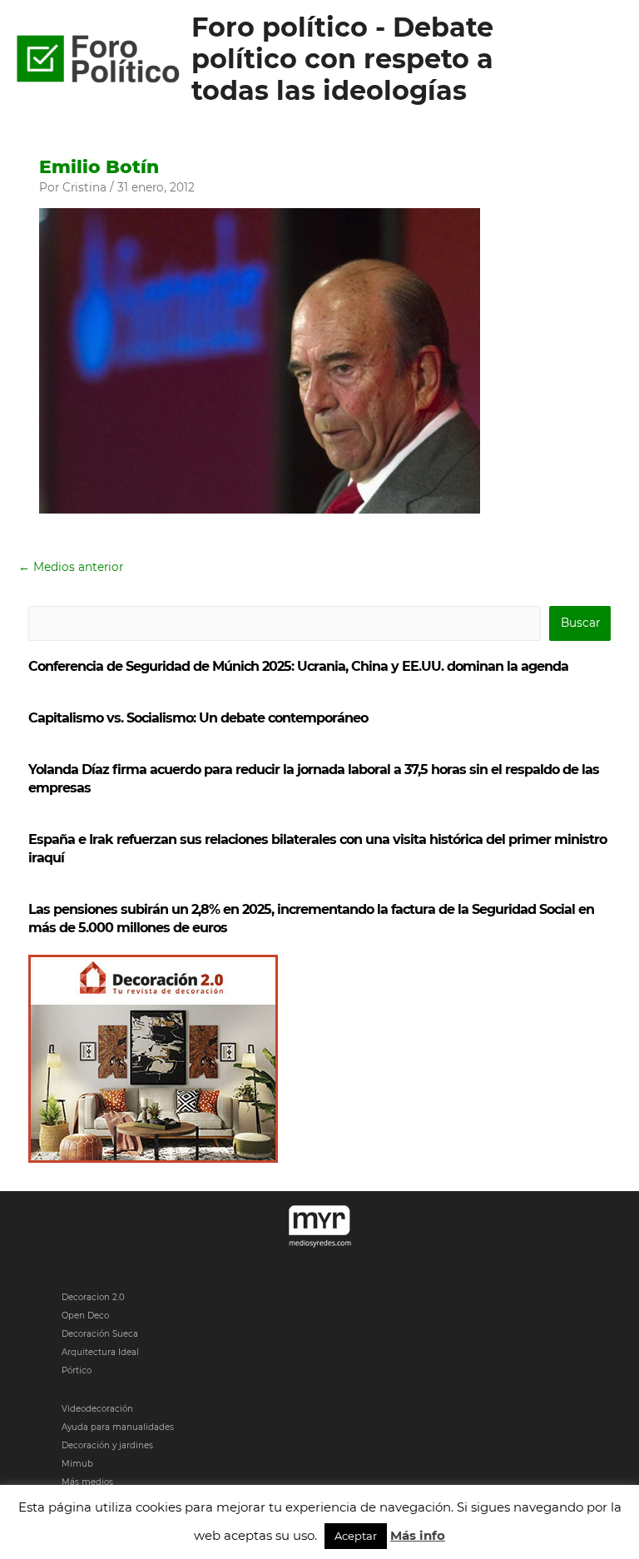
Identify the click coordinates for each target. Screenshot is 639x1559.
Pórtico (77, 1370)
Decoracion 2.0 (93, 1297)
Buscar (580, 622)
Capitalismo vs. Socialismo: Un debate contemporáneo (198, 718)
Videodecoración (97, 1408)
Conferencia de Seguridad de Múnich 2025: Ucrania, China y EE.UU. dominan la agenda (298, 666)
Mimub (77, 1463)
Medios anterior (70, 566)
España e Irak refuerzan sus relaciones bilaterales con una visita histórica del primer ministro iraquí (317, 849)
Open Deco (85, 1315)
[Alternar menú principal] (606, 59)
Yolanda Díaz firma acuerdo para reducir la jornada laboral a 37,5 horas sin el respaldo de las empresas (313, 779)
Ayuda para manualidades (118, 1427)
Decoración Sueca (100, 1333)
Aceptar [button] (355, 1535)
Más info (417, 1535)
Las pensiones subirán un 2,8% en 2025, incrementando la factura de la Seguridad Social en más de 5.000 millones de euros (311, 918)
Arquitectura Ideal (100, 1352)
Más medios (87, 1482)
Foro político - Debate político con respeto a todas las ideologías (342, 59)
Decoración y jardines (107, 1445)
